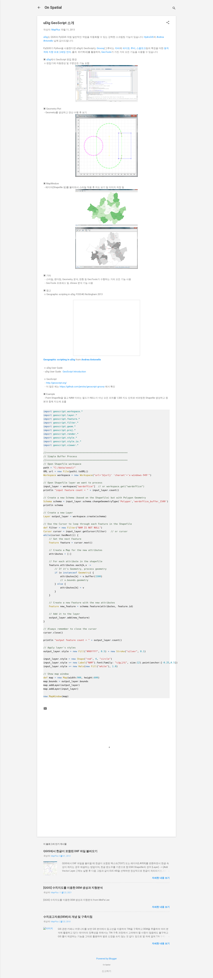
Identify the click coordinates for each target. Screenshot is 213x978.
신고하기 (106, 971)
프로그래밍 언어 (62, 52)
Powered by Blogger (106, 958)
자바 (117, 48)
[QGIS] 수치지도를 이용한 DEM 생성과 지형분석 (73, 887)
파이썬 (126, 48)
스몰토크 (141, 48)
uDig (45, 37)
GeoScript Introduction (74, 371)
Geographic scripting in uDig (59, 359)
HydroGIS (149, 37)
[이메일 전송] (45, 709)
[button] (168, 23)
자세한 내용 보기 (161, 877)
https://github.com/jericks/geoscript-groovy (82, 386)
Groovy (100, 48)
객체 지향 (48, 52)
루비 (133, 48)
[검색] (174, 8)
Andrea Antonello (91, 359)
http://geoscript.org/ (56, 382)
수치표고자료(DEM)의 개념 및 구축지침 (67, 916)
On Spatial (53, 7)
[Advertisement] (106, 808)
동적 (166, 48)
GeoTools (106, 52)
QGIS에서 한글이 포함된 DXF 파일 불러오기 (70, 851)
